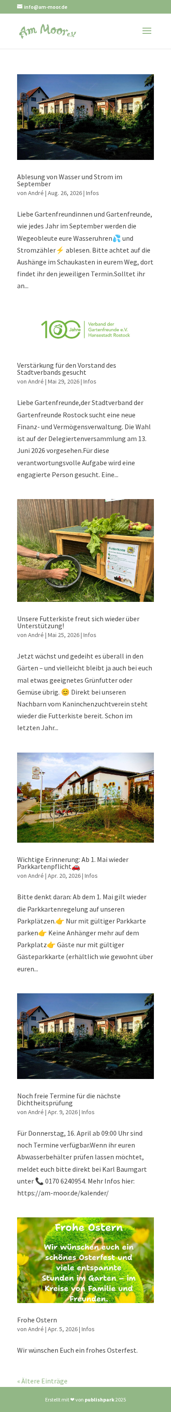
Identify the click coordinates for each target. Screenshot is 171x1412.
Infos (92, 193)
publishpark (99, 1399)
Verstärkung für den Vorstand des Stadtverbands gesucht (66, 369)
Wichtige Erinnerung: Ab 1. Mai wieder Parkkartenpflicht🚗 (72, 863)
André (36, 193)
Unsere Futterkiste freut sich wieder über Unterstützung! (78, 622)
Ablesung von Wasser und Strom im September (69, 180)
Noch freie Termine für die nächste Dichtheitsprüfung (69, 1099)
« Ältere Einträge (42, 1380)
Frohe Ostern (37, 1319)
